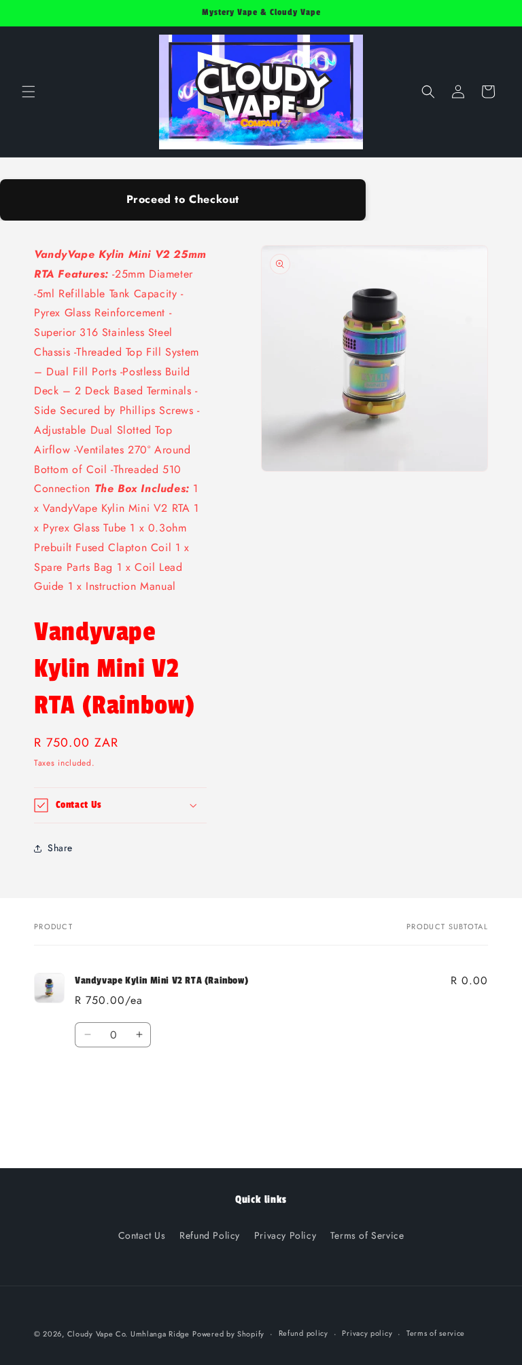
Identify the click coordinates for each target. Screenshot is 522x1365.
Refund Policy (209, 1235)
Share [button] (60, 848)
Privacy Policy (285, 1235)
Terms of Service (367, 1235)
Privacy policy (367, 1333)
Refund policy (303, 1333)
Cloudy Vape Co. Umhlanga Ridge (128, 1333)
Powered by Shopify (228, 1333)
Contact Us (142, 1235)
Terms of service (435, 1333)
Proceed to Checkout (182, 199)
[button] (29, 92)
